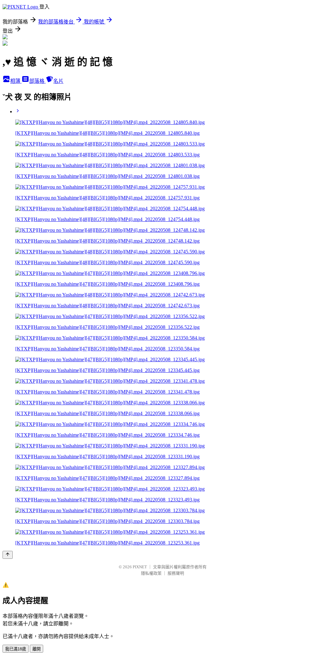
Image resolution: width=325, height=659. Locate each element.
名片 (58, 81)
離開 (36, 649)
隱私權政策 (151, 573)
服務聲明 (176, 573)
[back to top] (8, 555)
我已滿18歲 (15, 649)
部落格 (37, 81)
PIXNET (140, 566)
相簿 (16, 81)
